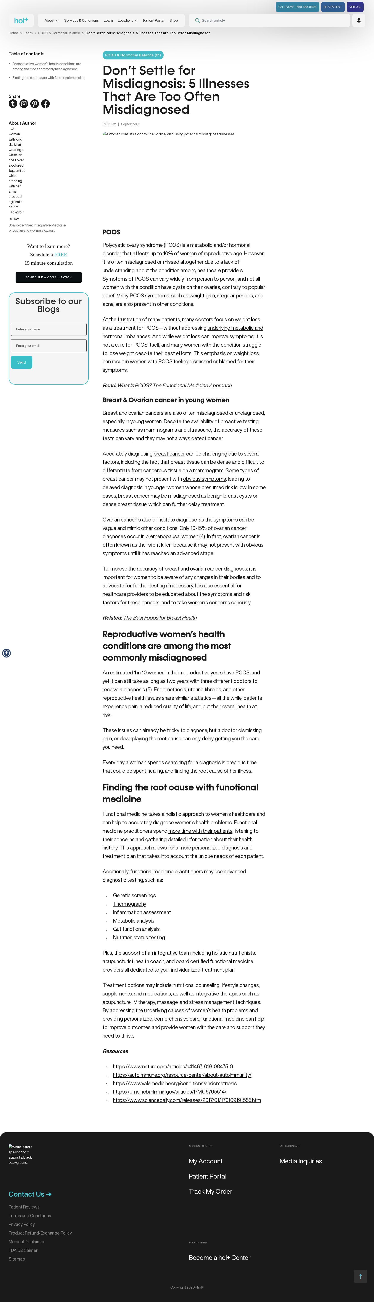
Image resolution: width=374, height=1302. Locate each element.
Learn (28, 33)
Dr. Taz (111, 124)
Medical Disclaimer (27, 1241)
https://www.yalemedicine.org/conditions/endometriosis (175, 1083)
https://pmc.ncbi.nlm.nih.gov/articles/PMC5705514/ (170, 1091)
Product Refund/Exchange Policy (40, 1233)
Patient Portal (153, 20)
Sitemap (17, 1259)
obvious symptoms (204, 478)
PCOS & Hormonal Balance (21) (133, 55)
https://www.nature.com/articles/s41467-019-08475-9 (173, 1066)
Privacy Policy (22, 1224)
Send (21, 362)
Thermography (129, 903)
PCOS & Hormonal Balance (59, 33)
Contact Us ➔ (30, 1193)
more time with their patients (200, 830)
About (49, 20)
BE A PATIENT (333, 6)
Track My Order (210, 1191)
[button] (6, 653)
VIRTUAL (355, 6)
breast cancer (169, 453)
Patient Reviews (24, 1207)
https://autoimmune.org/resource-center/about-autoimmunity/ (182, 1074)
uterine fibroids (204, 689)
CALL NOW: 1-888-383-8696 (297, 6)
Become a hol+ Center (220, 1257)
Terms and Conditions (30, 1215)
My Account (205, 1161)
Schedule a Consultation (48, 277)
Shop (173, 20)
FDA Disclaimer (23, 1250)
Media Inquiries (301, 1161)
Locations (125, 20)
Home (13, 33)
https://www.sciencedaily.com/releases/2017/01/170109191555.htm (187, 1100)
